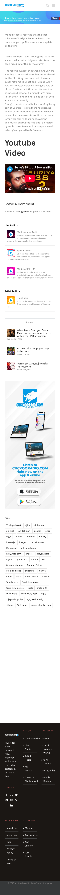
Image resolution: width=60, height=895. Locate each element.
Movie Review (47, 779)
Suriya (42, 570)
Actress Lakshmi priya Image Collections (33, 350)
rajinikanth (21, 559)
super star (30, 570)
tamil (18, 576)
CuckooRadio (30, 738)
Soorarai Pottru (34, 565)
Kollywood (11, 548)
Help (8, 841)
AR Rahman (24, 531)
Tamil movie (12, 582)
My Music (28, 768)
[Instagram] (11, 800)
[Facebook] (7, 795)
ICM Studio (28, 854)
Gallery (42, 536)
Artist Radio (28, 758)
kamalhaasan (37, 542)
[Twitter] (16, 795)
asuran (37, 531)
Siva (44, 559)
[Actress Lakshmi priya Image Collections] (11, 348)
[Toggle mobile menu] (53, 5)
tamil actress (31, 576)
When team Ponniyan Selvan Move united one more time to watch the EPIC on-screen (34, 333)
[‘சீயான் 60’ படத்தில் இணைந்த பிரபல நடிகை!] (11, 363)
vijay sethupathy (35, 599)
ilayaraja (10, 542)
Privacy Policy (10, 850)
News (46, 738)
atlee (47, 531)
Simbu (34, 559)
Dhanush (30, 536)
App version (29, 843)
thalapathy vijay (29, 593)
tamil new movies (15, 588)
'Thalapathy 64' (13, 525)
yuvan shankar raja (41, 605)
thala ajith (42, 588)
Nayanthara (43, 553)
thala (30, 588)
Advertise (11, 835)
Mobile (28, 828)
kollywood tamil (14, 553)
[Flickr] (11, 795)
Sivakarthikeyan (14, 565)
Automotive (30, 835)
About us (11, 828)
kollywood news (28, 548)
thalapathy (11, 593)
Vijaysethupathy (14, 599)
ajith (27, 525)
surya (9, 576)
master (29, 553)
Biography (48, 770)
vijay (43, 593)
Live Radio (28, 747)
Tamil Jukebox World (47, 749)
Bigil (8, 536)
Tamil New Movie (30, 582)
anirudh (10, 531)
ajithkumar (39, 525)
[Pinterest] (16, 800)
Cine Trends (47, 761)
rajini (9, 559)
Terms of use (11, 861)
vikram (9, 605)
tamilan (46, 576)
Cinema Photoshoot (30, 779)
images (22, 542)
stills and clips (13, 570)
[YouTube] (7, 800)
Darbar (18, 536)
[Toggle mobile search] (47, 5)
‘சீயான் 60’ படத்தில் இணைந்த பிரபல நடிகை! (32, 365)
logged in (24, 211)
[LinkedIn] (11, 805)
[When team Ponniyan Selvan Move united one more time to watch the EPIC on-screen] (11, 330)
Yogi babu (22, 605)
